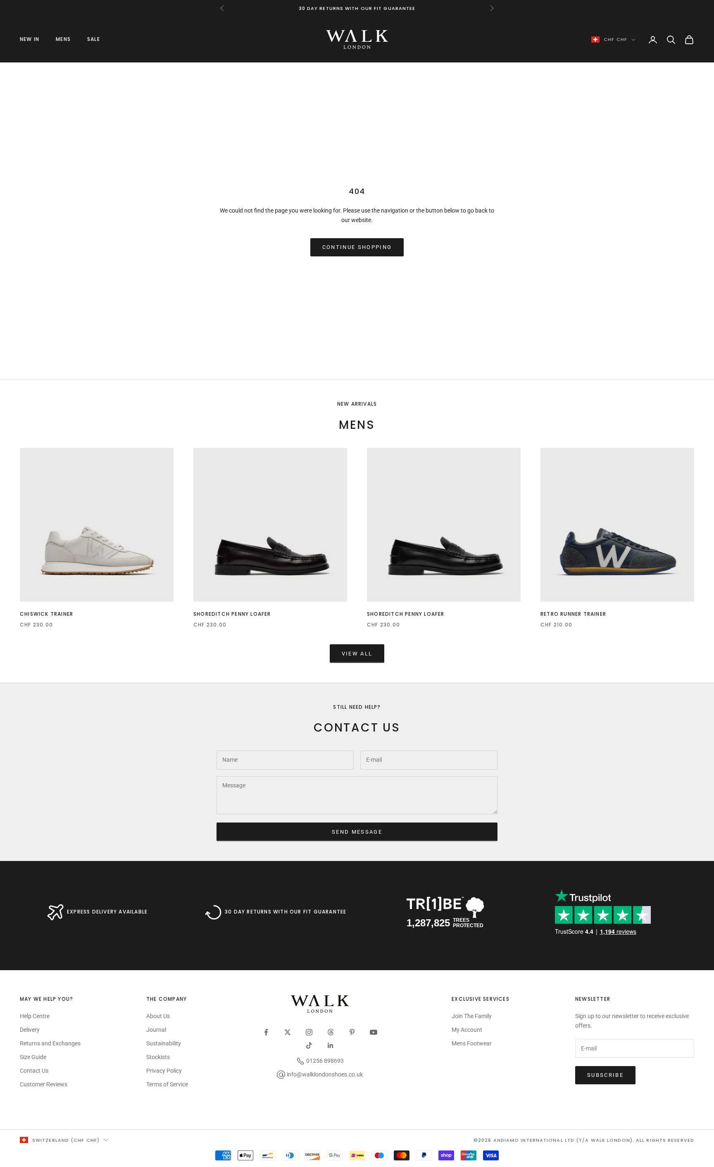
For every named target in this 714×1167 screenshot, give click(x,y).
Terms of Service (167, 1084)
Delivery (30, 1029)
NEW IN (29, 39)
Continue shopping (357, 247)
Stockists (158, 1057)
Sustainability (163, 1043)
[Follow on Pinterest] (352, 1032)
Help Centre (35, 1016)
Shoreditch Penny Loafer (232, 613)
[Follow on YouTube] (373, 1032)
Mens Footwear (472, 1043)
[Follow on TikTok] (309, 1045)
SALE (93, 39)
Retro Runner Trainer (573, 613)
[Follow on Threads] (330, 1032)
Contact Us (34, 1070)
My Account (467, 1029)
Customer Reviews (43, 1084)
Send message (357, 832)
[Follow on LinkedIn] (330, 1045)
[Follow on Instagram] (309, 1032)
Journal (156, 1029)
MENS (63, 39)
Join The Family (472, 1016)
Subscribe (605, 1075)
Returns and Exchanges (50, 1043)
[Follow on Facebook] (266, 1032)
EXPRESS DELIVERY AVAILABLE (107, 911)
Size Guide (33, 1057)
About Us (158, 1016)
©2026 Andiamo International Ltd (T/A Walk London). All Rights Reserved (584, 1140)
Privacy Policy (164, 1070)
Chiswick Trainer (46, 613)
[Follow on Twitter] (287, 1032)
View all (357, 653)
